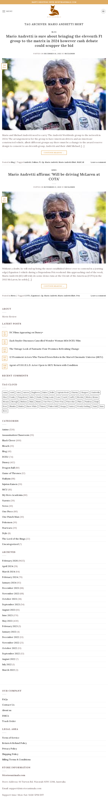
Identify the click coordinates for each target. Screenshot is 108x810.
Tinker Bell (53, 406)
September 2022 (11, 653)
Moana (6, 401)
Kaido (39, 397)
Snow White (32, 406)
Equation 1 (35, 295)
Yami (95, 406)
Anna (5, 392)
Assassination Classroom (15, 435)
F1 (40, 162)
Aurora (26, 392)
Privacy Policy (9, 748)
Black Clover (8, 440)
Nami (38, 401)
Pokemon (7, 522)
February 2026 (10, 560)
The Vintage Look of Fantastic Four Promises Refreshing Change (44, 349)
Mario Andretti (51, 162)
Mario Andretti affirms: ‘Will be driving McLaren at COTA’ (54, 176)
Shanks (13, 406)
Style (4, 533)
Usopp (63, 406)
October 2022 (9, 648)
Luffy (72, 397)
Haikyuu (6, 478)
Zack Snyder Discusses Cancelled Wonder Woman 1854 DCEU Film (45, 340)
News (53, 170)
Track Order (9, 721)
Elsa (5, 397)
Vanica (71, 406)
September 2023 (11, 604)
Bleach (5, 445)
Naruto (6, 500)
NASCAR (80, 162)
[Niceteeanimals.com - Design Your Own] (54, 11)
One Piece (47, 401)
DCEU (5, 456)
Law (58, 397)
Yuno (102, 406)
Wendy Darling (83, 406)
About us (6, 710)
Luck (65, 397)
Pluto (79, 401)
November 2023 (10, 593)
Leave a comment (98, 162)
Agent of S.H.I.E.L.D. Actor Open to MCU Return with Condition (43, 365)
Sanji (96, 401)
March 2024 (8, 571)
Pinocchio (70, 401)
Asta (18, 392)
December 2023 (10, 588)
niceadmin (70, 54)
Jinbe (32, 397)
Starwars (7, 527)
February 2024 (10, 577)
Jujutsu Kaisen (9, 484)
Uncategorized (10, 544)
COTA (27, 295)
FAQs (5, 699)
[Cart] (103, 11)
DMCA (5, 715)
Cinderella (95, 392)
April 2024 (7, 566)
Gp (43, 162)
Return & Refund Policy (14, 743)
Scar (5, 406)
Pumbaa (88, 401)
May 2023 (7, 620)
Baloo (44, 392)
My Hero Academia (12, 495)
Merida (80, 397)
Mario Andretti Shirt (67, 162)
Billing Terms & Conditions (16, 759)
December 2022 (10, 637)
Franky (12, 397)
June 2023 (7, 615)
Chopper (84, 392)
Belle (52, 392)
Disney (5, 462)
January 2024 (9, 582)
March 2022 (8, 669)
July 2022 (7, 664)
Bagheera (36, 392)
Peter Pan (59, 401)
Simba (21, 406)
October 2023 (9, 598)
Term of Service (10, 737)
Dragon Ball (8, 467)
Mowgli (15, 401)
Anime (5, 429)
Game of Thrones (11, 473)
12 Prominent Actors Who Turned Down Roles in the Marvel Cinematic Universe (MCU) (56, 357)
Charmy (74, 392)
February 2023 (10, 626)
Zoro (5, 411)
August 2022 (8, 659)
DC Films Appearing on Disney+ (26, 332)
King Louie (49, 397)
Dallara (35, 162)
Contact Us (8, 704)
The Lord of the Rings (13, 538)
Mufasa (24, 401)
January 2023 (9, 631)
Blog (54, 32)
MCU (5, 489)
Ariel (12, 392)
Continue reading (54, 153)
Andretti (27, 162)
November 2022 (10, 642)
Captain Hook (63, 392)
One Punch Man (10, 516)
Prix (78, 295)
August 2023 (8, 609)
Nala (31, 401)
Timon (42, 406)
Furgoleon (22, 397)
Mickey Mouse (92, 397)
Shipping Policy (10, 754)
